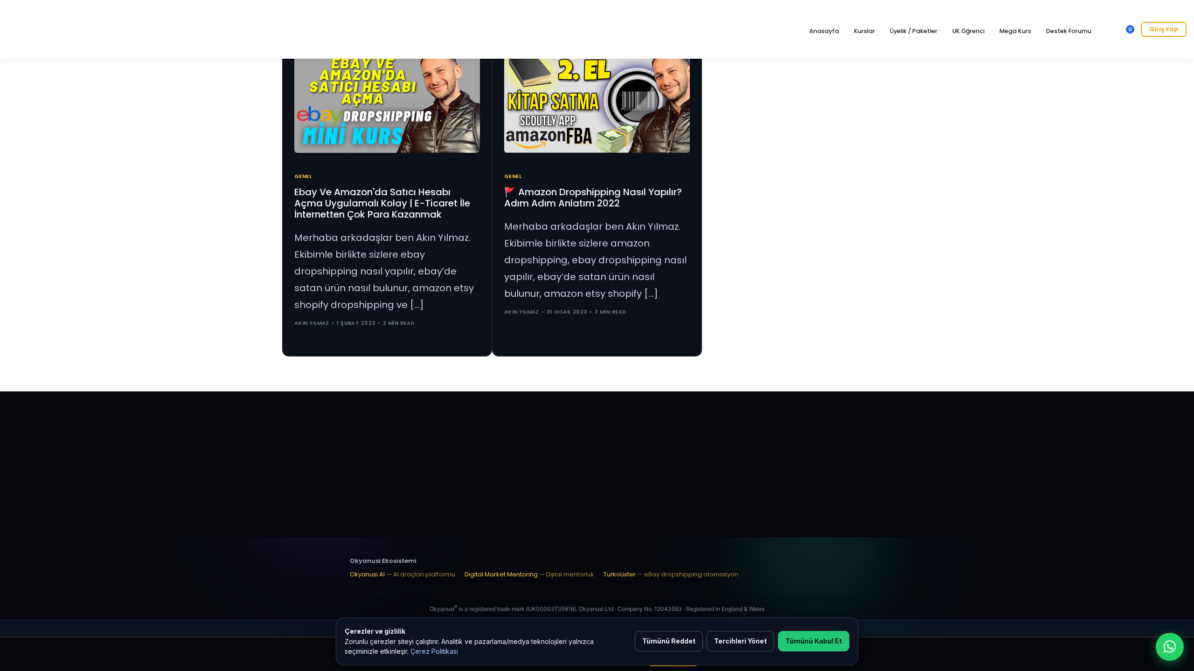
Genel (303, 176)
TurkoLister (671, 574)
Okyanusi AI (402, 574)
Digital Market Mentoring (529, 574)
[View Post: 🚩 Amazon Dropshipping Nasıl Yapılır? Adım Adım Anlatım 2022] (597, 100)
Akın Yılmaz (311, 323)
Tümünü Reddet (668, 641)
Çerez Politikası (434, 651)
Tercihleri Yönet (740, 641)
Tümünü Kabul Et (813, 641)
